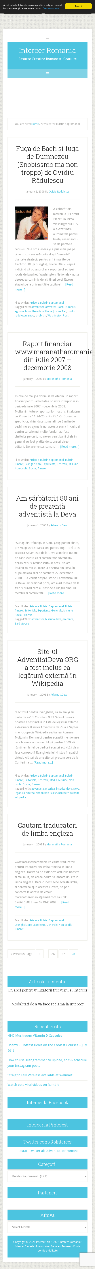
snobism (41, 315)
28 (73, 954)
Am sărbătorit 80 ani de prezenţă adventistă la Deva (47, 506)
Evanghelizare (33, 464)
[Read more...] (69, 446)
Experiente (49, 464)
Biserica (50, 788)
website (74, 793)
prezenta (68, 619)
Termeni (66, 1246)
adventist (50, 307)
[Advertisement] (52, 96)
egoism (19, 311)
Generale (62, 464)
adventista (37, 788)
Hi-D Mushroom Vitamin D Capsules (35, 1036)
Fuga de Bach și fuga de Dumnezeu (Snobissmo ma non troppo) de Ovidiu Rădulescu (47, 164)
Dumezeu (70, 307)
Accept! (78, 6)
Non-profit (21, 468)
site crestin (42, 793)
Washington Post (58, 315)
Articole (34, 302)
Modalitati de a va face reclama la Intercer (47, 1004)
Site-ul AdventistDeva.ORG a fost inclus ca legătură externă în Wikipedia (47, 667)
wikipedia (20, 797)
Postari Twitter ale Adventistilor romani (47, 1151)
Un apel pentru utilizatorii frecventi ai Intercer (47, 990)
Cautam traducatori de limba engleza (47, 829)
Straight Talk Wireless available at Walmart (40, 1075)
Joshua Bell (59, 311)
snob (31, 315)
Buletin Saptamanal (52, 302)
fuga (28, 311)
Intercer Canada (24, 1246)
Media (53, 780)
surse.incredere (59, 793)
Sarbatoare (22, 623)
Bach (61, 307)
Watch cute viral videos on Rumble (33, 1085)
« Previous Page (21, 954)
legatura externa (25, 793)
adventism (37, 307)
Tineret (42, 468)
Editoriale (30, 610)
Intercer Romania (47, 50)
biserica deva (53, 619)
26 (53, 954)
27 (63, 954)
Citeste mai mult (51, 8)
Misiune (73, 464)
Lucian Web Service (47, 1246)
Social (32, 468)
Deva (76, 788)
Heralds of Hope (42, 311)
